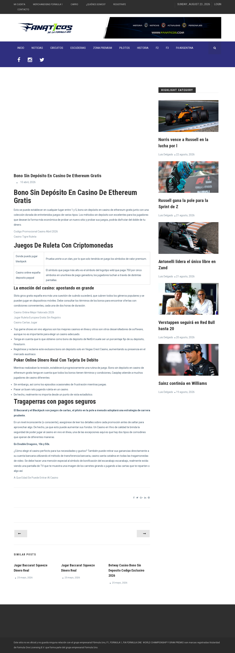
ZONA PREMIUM (102, 47)
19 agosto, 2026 (185, 392)
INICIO (20, 47)
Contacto (23, 9)
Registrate (119, 4)
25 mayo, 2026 (24, 577)
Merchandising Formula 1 (48, 4)
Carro (74, 4)
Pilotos (124, 47)
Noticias (37, 47)
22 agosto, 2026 (185, 154)
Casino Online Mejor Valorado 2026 (34, 312)
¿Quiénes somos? (95, 4)
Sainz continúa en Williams (182, 383)
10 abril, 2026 (28, 182)
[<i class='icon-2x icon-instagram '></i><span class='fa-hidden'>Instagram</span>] (30, 60)
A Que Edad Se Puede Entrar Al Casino (36, 477)
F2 (157, 47)
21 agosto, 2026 (185, 215)
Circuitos (56, 47)
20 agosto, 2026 (185, 337)
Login (217, 4)
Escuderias (78, 47)
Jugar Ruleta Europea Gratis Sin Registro (37, 317)
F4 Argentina (184, 47)
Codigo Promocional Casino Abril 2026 (36, 231)
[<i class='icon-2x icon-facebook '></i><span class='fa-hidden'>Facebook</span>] (19, 60)
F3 (167, 47)
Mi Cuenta (19, 4)
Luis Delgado (165, 154)
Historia (143, 47)
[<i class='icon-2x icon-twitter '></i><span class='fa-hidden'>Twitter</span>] (42, 60)
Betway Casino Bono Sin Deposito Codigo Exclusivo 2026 (126, 570)
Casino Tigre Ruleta (25, 236)
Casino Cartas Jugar (25, 322)
